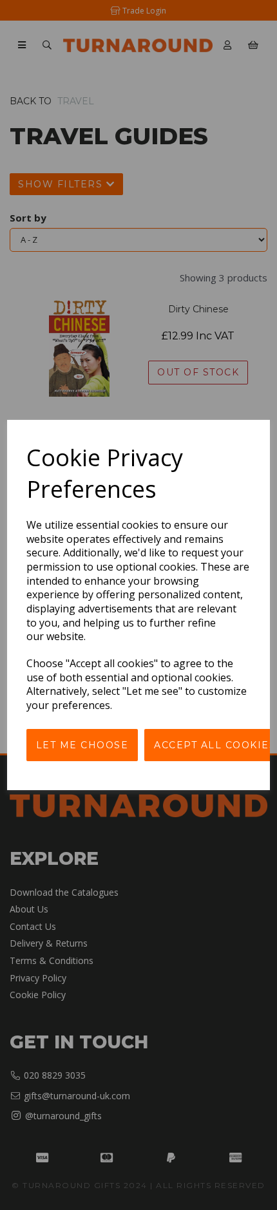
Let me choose (82, 745)
